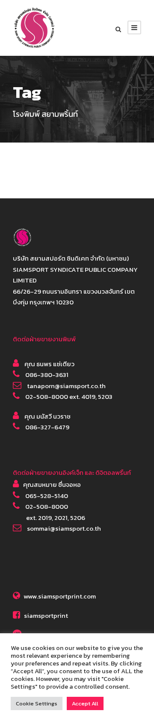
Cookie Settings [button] (36, 703)
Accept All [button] (85, 703)
